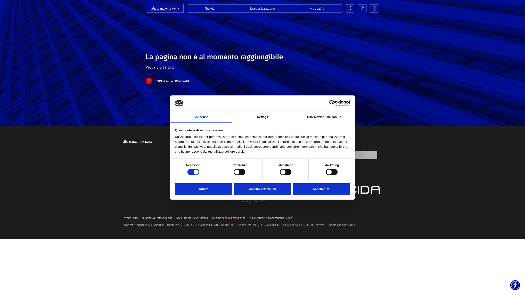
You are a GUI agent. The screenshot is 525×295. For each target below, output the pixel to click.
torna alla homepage (172, 81)
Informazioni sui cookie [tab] (324, 117)
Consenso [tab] (201, 117)
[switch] (239, 172)
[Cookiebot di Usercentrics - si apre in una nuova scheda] (332, 103)
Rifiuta (203, 189)
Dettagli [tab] (262, 117)
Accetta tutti (321, 189)
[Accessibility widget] (515, 285)
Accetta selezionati (262, 189)
